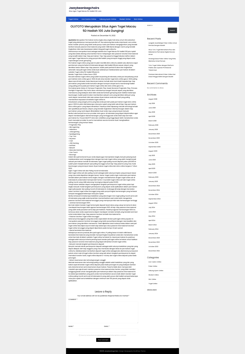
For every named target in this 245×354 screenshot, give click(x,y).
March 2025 (153, 173)
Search (150, 25)
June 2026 (152, 108)
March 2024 (153, 225)
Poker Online (153, 266)
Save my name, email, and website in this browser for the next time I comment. (103, 335)
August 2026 (153, 99)
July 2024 (152, 207)
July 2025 (152, 155)
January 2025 (153, 181)
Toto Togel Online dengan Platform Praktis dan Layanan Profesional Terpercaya (161, 67)
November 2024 (154, 190)
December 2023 (154, 238)
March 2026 (152, 121)
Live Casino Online (89, 19)
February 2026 (153, 125)
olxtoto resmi (152, 290)
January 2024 (153, 233)
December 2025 (154, 134)
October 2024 (153, 194)
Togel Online (73, 19)
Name (71, 326)
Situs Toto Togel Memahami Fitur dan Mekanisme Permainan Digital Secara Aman (162, 52)
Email (106, 326)
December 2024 (154, 186)
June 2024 (152, 212)
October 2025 (153, 142)
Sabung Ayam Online (108, 19)
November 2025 (154, 138)
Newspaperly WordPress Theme (134, 351)
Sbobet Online (125, 19)
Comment (73, 299)
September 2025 (154, 147)
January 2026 (153, 129)
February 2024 (153, 229)
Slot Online (138, 19)
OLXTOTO (72, 40)
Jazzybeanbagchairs (84, 8)
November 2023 (154, 242)
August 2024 (153, 203)
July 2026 (152, 103)
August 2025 (153, 151)
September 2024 (154, 199)
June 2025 (152, 160)
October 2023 (153, 246)
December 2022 (154, 251)
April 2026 (152, 116)
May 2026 (152, 112)
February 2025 (153, 177)
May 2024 (152, 216)
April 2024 (152, 220)
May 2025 (152, 164)
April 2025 (152, 168)
